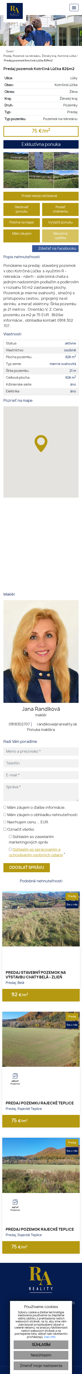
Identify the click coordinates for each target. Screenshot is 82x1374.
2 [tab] (41, 940)
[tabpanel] (41, 918)
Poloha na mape (21, 222)
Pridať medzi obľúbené (40, 196)
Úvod (9, 51)
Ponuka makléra (41, 730)
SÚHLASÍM (41, 1345)
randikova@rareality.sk (56, 724)
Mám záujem (21, 233)
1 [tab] (36, 940)
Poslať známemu (60, 209)
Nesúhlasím (41, 1355)
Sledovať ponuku (21, 209)
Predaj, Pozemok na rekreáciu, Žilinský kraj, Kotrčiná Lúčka (40, 56)
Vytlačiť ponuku (60, 222)
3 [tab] (46, 940)
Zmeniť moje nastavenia (41, 1366)
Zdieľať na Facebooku (57, 248)
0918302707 (19, 724)
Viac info (49, 1337)
